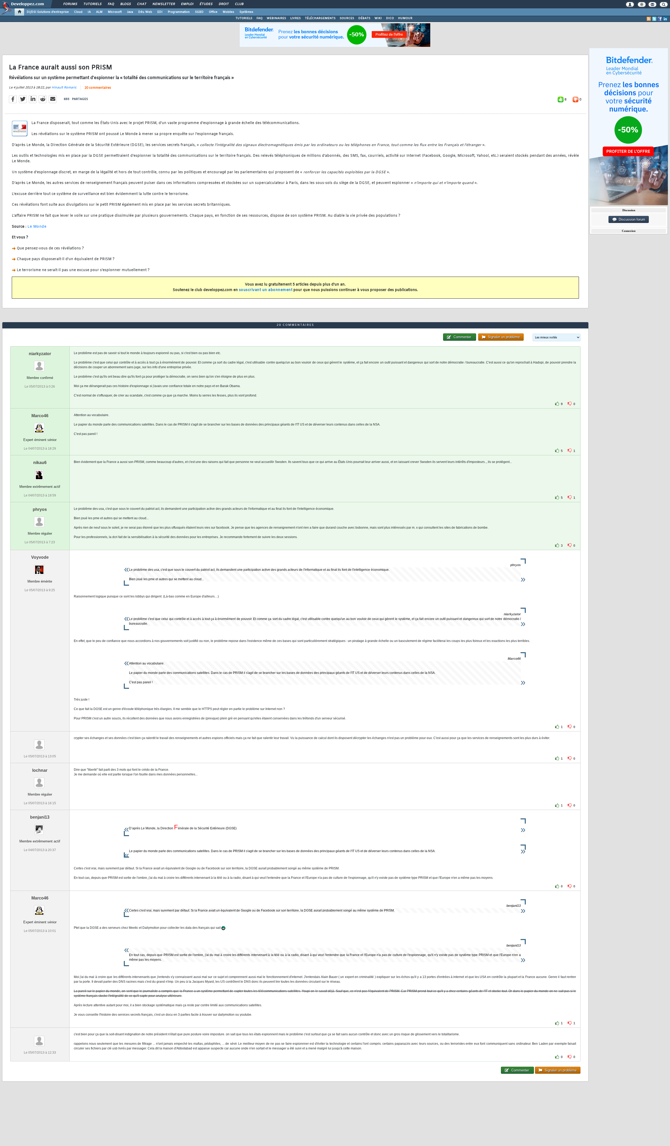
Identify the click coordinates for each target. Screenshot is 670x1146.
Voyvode (40, 557)
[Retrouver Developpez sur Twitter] (654, 19)
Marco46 (39, 415)
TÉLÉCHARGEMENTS (320, 18)
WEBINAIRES (276, 18)
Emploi (187, 4)
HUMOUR (405, 18)
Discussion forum (631, 219)
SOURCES (347, 18)
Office (213, 12)
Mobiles (228, 12)
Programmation (179, 12)
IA (89, 12)
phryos (40, 509)
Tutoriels (92, 4)
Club (239, 4)
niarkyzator (40, 353)
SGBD (199, 12)
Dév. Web (145, 12)
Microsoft (115, 12)
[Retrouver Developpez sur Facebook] (660, 19)
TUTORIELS (244, 18)
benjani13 (39, 817)
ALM (99, 12)
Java (130, 12)
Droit (223, 4)
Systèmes (246, 12)
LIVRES (295, 18)
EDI (160, 12)
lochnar (39, 770)
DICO (390, 18)
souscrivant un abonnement (266, 290)
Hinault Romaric (64, 88)
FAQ (110, 4)
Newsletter (163, 4)
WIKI (378, 18)
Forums (70, 4)
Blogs (125, 4)
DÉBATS (364, 18)
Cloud (78, 12)
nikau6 (40, 462)
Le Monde (36, 226)
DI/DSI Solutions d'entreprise (48, 12)
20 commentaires (98, 88)
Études (206, 4)
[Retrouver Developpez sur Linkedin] (665, 19)
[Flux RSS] (649, 19)
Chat (141, 4)
